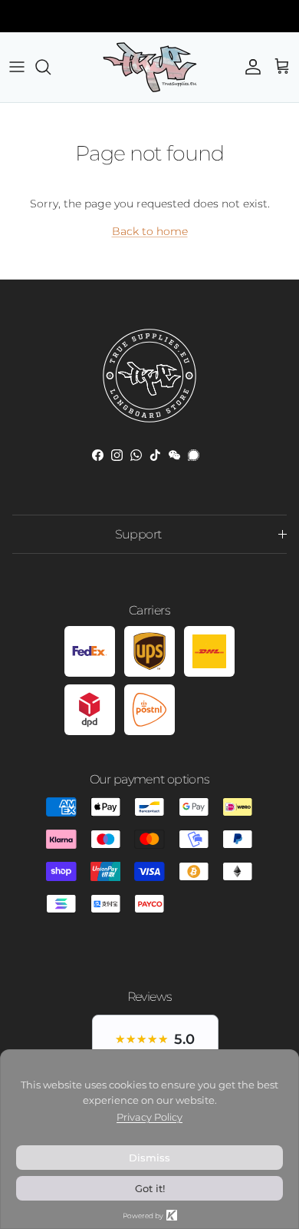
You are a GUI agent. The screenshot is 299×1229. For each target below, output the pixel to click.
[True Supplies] (150, 67)
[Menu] (17, 67)
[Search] (50, 67)
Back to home (150, 231)
